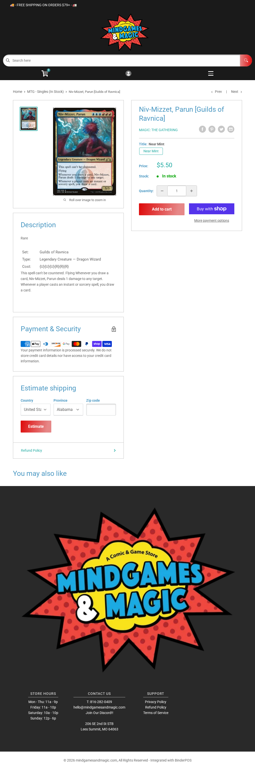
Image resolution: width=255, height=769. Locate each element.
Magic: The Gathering (158, 130)
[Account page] (128, 73)
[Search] (246, 60)
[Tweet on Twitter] (221, 129)
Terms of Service (155, 713)
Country (27, 400)
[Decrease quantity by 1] (162, 191)
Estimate (36, 426)
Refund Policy (31, 450)
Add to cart (162, 209)
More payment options (211, 220)
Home (17, 92)
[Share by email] (230, 129)
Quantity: (146, 191)
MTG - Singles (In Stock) (45, 92)
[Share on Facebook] (202, 129)
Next (234, 92)
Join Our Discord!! (99, 713)
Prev (218, 92)
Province (60, 400)
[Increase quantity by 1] (191, 191)
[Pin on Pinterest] (211, 129)
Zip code (93, 400)
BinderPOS (183, 760)
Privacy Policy (155, 702)
